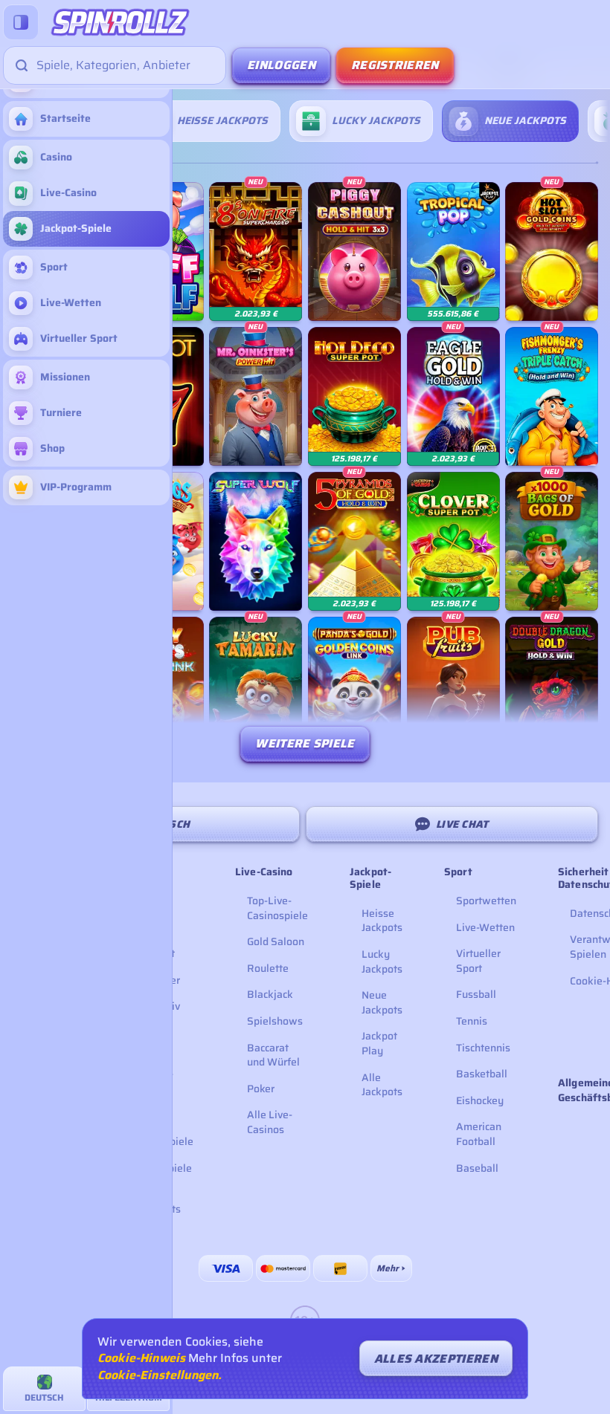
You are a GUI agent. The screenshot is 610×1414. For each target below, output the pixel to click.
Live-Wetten (485, 927)
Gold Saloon (275, 941)
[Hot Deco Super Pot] (354, 396)
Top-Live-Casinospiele (277, 908)
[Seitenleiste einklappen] (21, 22)
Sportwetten (486, 900)
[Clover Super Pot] (453, 541)
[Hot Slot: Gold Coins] (551, 251)
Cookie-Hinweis (141, 1358)
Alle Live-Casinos (269, 1122)
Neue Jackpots (382, 1002)
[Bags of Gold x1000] (551, 541)
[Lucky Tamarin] (255, 686)
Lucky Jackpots (382, 961)
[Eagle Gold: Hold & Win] (453, 396)
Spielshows (275, 1021)
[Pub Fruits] (453, 686)
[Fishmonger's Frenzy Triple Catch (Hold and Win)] (551, 396)
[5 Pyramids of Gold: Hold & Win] (354, 541)
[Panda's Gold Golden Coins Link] (354, 686)
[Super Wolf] (255, 541)
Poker (260, 1088)
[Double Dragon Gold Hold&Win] (551, 686)
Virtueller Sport (478, 960)
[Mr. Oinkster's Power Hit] (255, 396)
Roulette (268, 968)
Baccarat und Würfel (273, 1055)
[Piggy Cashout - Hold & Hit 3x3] (354, 251)
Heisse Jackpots (382, 920)
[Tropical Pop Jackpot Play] (453, 251)
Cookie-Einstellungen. (159, 1375)
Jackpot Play (379, 1043)
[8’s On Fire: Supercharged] (255, 251)
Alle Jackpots (382, 1084)
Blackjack (270, 994)
